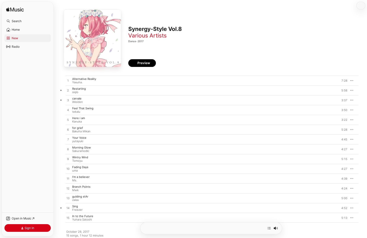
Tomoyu (77, 160)
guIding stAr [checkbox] (80, 196)
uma (75, 170)
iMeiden (77, 102)
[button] (28, 21)
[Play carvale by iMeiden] (68, 100)
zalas (75, 200)
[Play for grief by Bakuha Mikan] (68, 130)
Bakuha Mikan (81, 131)
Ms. (74, 180)
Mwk (75, 190)
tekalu (76, 111)
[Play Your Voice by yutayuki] (68, 139)
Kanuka (77, 121)
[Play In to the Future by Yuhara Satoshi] (68, 218)
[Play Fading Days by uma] (68, 169)
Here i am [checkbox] (78, 118)
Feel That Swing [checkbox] (82, 108)
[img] (15, 9)
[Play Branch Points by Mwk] (68, 188)
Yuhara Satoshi (82, 219)
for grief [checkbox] (77, 128)
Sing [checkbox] (75, 206)
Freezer (77, 209)
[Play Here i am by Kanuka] (68, 120)
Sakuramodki (80, 151)
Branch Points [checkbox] (81, 186)
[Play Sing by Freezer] (68, 208)
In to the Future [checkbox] (82, 216)
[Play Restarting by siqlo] (68, 90)
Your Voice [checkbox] (79, 137)
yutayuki (77, 141)
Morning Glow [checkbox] (81, 147)
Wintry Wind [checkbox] (80, 157)
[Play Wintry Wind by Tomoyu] (68, 159)
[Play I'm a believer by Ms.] (68, 179)
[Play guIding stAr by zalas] (68, 198)
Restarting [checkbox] (79, 88)
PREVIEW (342, 80)
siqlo (75, 92)
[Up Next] (269, 228)
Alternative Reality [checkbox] (84, 79)
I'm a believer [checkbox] (81, 177)
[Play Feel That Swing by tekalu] (68, 110)
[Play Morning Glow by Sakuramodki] (68, 149)
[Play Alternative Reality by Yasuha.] (68, 81)
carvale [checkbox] (77, 98)
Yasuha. (77, 82)
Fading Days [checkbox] (80, 167)
